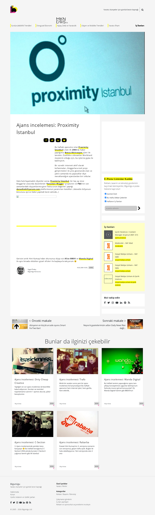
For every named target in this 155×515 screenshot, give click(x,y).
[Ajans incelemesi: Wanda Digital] (122, 361)
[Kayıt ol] (139, 208)
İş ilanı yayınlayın (62, 502)
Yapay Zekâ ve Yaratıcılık (66, 25)
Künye (12, 494)
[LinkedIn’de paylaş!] (58, 140)
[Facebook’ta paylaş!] (46, 140)
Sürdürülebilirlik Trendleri (21, 25)
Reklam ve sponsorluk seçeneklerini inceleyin (73, 504)
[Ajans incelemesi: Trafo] (77, 361)
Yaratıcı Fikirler (61, 486)
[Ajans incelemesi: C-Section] (32, 423)
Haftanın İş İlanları (114, 201)
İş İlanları (140, 25)
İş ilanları (109, 226)
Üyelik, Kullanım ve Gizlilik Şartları (22, 497)
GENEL (91, 267)
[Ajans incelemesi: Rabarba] (77, 423)
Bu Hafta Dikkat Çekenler (117, 198)
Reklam (59, 494)
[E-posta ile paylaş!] (64, 140)
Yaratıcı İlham (114, 25)
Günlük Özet (112, 194)
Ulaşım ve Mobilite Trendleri (92, 25)
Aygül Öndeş (32, 269)
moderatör (119, 246)
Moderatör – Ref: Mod (124, 243)
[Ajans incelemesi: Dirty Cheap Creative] (32, 361)
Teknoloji (73, 494)
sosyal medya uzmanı (123, 260)
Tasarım (65, 494)
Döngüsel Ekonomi (44, 25)
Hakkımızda (14, 492)
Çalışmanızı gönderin (64, 499)
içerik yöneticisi (120, 238)
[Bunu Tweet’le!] (52, 140)
